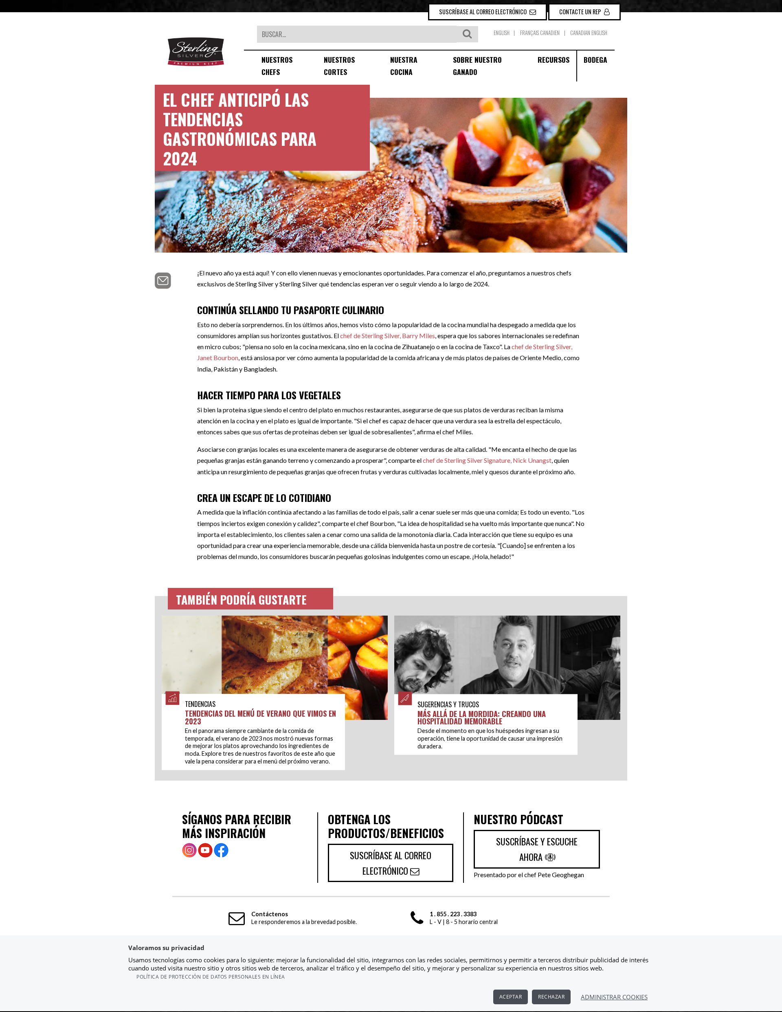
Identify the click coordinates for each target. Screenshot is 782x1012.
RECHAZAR (551, 996)
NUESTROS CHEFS (276, 65)
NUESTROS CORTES (339, 65)
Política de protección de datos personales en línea (210, 976)
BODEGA (595, 59)
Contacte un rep (580, 11)
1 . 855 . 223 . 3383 (453, 914)
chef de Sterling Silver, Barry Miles (387, 335)
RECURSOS (553, 59)
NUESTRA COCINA (403, 65)
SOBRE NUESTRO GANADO (477, 65)
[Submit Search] (467, 34)
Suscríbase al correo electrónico (483, 11)
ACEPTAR (510, 996)
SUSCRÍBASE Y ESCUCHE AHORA (537, 848)
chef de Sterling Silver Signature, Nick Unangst (487, 460)
